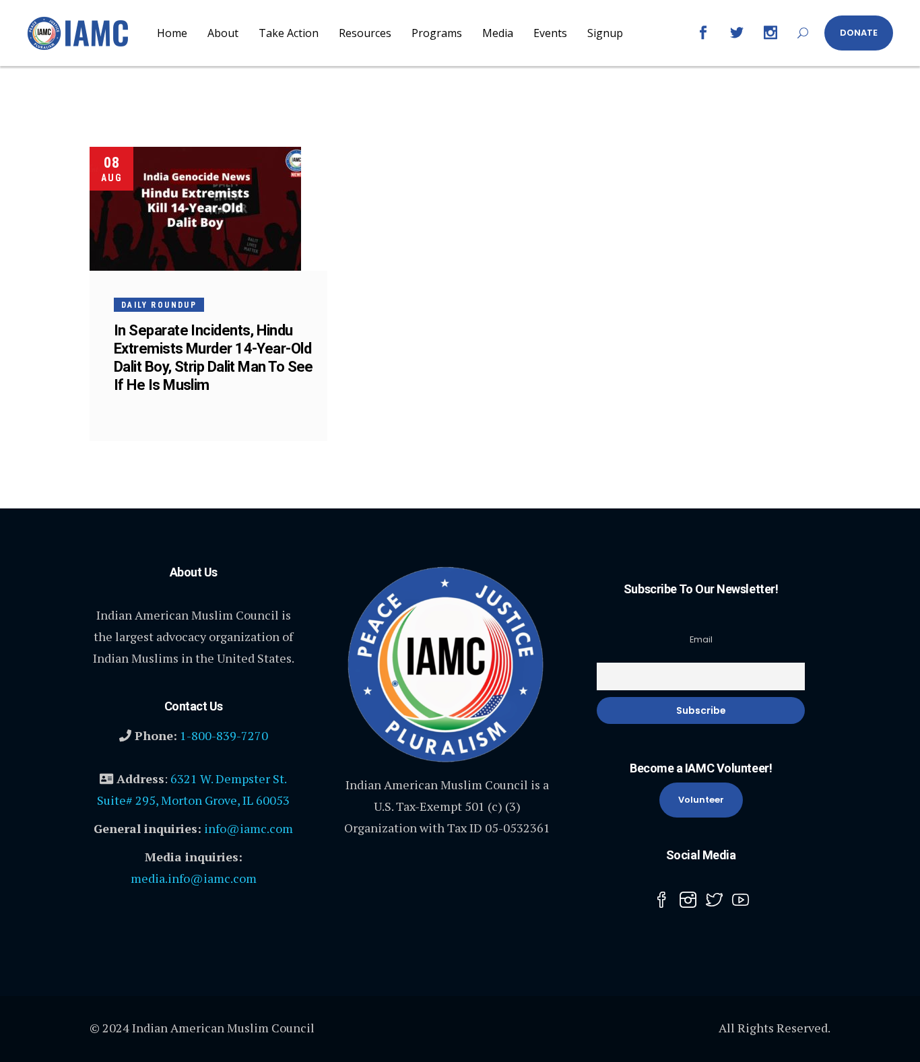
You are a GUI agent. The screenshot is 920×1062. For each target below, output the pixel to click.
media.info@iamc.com (194, 878)
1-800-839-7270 (224, 735)
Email (701, 639)
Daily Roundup (159, 305)
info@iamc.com (248, 828)
